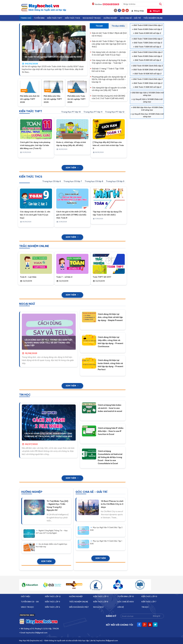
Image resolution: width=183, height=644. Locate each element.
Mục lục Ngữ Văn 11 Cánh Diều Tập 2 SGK (106, 528)
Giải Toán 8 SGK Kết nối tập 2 (148, 60)
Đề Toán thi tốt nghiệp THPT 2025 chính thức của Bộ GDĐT (54, 57)
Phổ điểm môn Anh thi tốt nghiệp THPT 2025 (29, 99)
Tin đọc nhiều (118, 26)
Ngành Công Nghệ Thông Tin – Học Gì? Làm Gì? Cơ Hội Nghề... (52, 531)
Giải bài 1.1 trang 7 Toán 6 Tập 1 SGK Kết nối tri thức (108, 70)
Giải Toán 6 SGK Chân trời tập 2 (148, 29)
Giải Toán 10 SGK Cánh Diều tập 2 (148, 66)
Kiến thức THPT (54, 18)
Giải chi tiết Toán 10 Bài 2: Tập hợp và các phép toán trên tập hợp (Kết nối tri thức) (109, 44)
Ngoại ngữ (98, 607)
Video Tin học (27, 607)
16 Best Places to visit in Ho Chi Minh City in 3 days (112, 504)
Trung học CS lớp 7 (73, 181)
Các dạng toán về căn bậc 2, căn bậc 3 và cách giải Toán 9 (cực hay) (109, 53)
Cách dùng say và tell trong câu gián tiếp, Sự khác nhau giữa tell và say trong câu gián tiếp (49, 343)
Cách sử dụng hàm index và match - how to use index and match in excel (110, 408)
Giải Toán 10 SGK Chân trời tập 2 (147, 69)
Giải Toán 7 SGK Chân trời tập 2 (148, 43)
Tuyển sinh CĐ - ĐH (30, 602)
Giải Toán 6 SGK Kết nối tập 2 (148, 33)
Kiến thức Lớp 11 (100, 596)
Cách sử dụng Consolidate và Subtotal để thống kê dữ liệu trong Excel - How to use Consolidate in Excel (110, 457)
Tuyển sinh (39, 18)
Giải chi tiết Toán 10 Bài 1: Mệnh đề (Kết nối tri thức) (109, 34)
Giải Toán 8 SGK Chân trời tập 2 (148, 56)
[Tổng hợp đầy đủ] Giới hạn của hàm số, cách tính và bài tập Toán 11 (108, 145)
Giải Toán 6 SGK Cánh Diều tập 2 (147, 25)
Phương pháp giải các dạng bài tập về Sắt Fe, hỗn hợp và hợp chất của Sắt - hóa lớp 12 (109, 79)
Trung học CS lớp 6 (51, 181)
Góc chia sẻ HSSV (125, 602)
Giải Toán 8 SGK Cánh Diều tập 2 (147, 52)
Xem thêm (71, 167)
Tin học (145, 607)
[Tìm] (161, 4)
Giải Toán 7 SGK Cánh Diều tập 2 (147, 39)
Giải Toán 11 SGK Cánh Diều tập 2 (148, 79)
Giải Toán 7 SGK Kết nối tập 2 (148, 47)
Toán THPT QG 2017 (102, 277)
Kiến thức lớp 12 (53, 596)
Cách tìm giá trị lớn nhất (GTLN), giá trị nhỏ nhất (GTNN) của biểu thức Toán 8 (71, 215)
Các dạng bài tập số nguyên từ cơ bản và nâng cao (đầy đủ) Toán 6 (109, 89)
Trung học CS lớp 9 (115, 181)
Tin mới (99, 26)
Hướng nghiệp (110, 18)
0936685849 (110, 4)
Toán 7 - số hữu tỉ (64, 277)
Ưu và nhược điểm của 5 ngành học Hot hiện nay (51, 545)
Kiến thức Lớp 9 (52, 602)
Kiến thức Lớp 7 (148, 602)
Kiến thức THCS (72, 18)
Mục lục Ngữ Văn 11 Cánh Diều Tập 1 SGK (106, 542)
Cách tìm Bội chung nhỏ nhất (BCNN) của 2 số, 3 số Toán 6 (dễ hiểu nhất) (108, 97)
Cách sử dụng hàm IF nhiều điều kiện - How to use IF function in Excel (110, 431)
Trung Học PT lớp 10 (71, 112)
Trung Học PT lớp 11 (92, 112)
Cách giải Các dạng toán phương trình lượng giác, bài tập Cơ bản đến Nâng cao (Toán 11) (35, 145)
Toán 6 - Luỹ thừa (28, 277)
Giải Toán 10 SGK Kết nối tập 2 (147, 74)
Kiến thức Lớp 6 (52, 607)
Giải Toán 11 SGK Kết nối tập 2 (148, 87)
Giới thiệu (25, 596)
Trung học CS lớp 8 (94, 181)
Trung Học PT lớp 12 (114, 112)
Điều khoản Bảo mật (79, 607)
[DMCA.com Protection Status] (27, 616)
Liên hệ (120, 607)
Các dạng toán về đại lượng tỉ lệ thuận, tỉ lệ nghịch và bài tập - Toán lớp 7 (109, 61)
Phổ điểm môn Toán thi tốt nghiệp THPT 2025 (76, 99)
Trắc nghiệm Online (153, 18)
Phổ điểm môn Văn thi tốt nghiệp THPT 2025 (53, 99)
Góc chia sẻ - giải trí (130, 18)
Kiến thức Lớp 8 (100, 602)
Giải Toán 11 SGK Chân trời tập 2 (147, 83)
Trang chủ (25, 18)
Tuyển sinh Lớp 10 (125, 596)
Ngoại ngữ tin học (92, 18)
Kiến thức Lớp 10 (149, 596)
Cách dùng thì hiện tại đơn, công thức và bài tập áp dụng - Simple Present (110, 317)
